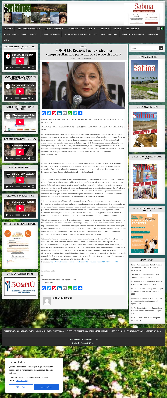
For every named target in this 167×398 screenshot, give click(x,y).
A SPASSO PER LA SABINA (53, 28)
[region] (34, 375)
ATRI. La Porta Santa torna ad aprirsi (146, 318)
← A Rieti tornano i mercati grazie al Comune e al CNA (62, 319)
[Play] (7, 67)
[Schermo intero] (33, 67)
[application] (20, 61)
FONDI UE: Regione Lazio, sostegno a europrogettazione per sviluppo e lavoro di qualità (83, 52)
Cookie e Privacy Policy (109, 34)
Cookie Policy (22, 381)
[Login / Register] (162, 28)
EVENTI (91, 28)
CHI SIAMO (7, 28)
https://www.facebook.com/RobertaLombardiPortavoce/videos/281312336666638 (84, 262)
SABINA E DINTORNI (131, 28)
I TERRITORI (103, 28)
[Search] (158, 28)
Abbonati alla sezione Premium (133, 34)
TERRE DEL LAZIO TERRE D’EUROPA (15, 34)
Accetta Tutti (46, 387)
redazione (76, 58)
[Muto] (29, 67)
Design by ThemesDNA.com (83, 343)
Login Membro (153, 34)
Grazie (6, 40)
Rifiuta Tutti (21, 387)
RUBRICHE (33, 34)
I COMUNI (116, 28)
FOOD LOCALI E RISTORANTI (75, 28)
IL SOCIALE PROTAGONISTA (51, 34)
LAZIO (84, 47)
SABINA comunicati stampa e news (29, 28)
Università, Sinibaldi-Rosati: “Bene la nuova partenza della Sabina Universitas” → (94, 316)
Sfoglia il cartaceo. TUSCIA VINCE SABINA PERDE (80, 34)
